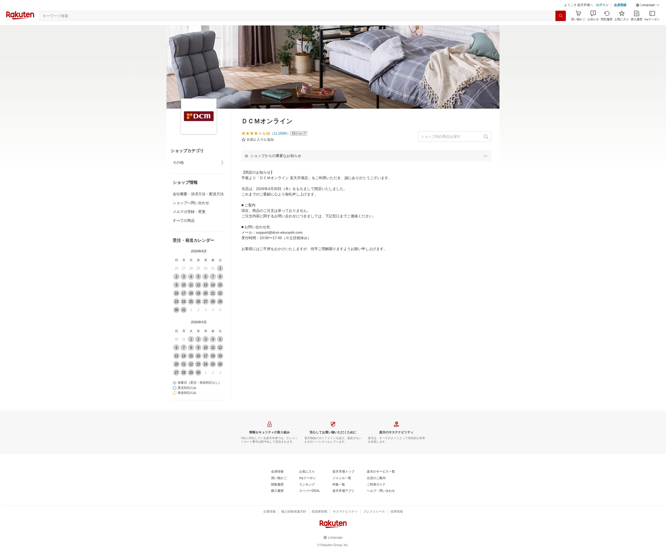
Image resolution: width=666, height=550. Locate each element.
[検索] (560, 16)
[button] (648, 5)
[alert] (366, 155)
